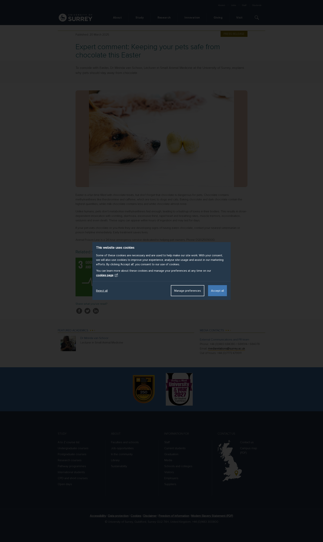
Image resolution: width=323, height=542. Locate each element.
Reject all (102, 291)
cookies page (104, 275)
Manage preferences (187, 291)
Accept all (217, 291)
